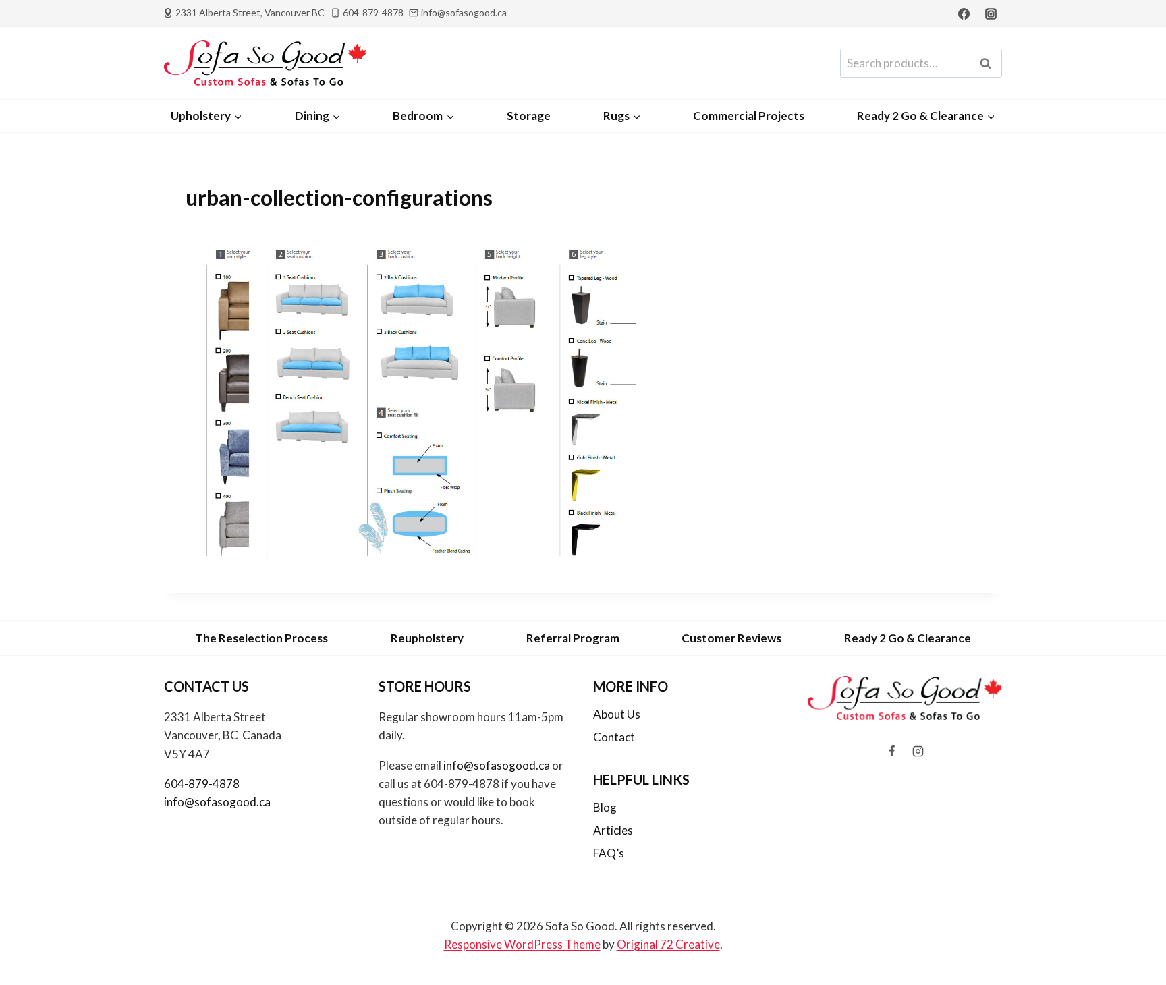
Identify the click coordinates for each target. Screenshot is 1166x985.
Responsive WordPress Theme (522, 944)
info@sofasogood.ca (217, 802)
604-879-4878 (202, 784)
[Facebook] (964, 13)
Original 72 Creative (668, 944)
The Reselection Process (261, 638)
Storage (529, 116)
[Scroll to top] (1133, 938)
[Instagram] (990, 13)
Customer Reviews (731, 638)
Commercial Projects (748, 116)
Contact (614, 737)
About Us (616, 714)
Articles (613, 830)
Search (989, 63)
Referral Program (572, 638)
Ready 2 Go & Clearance (907, 638)
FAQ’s (608, 853)
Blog (605, 807)
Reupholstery (427, 638)
